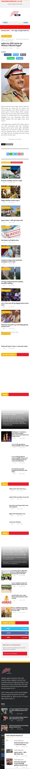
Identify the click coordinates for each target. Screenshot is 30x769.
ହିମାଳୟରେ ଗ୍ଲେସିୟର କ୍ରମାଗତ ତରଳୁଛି (11, 180)
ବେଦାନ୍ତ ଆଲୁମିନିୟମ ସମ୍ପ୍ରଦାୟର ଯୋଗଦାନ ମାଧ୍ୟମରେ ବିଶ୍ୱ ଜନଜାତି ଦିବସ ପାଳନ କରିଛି (20, 609)
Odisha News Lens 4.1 (17, 162)
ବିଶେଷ (4, 484)
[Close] (28, 735)
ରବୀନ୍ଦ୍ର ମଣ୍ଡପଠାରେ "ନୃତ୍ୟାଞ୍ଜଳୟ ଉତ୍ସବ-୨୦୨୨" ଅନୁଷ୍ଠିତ (13, 413)
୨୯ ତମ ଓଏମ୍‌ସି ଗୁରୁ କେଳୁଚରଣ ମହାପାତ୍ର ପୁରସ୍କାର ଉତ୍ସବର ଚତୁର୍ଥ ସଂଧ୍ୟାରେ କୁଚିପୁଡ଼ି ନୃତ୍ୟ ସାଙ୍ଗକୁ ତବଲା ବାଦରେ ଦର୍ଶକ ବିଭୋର (20, 459)
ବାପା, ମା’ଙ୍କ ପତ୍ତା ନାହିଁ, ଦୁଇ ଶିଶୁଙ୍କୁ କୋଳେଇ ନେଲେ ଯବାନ (14, 304)
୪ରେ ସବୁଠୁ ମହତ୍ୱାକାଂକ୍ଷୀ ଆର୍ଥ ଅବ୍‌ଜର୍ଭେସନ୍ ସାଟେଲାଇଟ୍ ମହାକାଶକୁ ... (12, 282)
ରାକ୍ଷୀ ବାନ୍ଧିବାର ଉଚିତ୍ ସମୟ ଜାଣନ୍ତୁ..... (18, 489)
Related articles (6, 162)
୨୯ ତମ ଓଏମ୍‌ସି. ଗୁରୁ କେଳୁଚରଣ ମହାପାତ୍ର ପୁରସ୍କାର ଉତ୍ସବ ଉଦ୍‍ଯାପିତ (20, 444)
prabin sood (9, 144)
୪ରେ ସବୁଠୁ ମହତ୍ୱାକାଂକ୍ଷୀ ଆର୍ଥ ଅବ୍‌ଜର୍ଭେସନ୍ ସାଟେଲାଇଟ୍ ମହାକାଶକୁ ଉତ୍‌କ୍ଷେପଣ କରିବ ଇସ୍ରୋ (18, 710)
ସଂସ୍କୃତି (4, 394)
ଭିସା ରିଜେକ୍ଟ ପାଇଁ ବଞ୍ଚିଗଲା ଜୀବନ (10, 240)
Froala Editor (18, 139)
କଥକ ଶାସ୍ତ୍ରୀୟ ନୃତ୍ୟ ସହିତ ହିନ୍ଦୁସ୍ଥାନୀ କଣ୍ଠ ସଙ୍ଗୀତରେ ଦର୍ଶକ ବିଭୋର (19, 470)
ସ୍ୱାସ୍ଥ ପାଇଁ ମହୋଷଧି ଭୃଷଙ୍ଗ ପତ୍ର (17, 513)
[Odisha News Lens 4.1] (6, 671)
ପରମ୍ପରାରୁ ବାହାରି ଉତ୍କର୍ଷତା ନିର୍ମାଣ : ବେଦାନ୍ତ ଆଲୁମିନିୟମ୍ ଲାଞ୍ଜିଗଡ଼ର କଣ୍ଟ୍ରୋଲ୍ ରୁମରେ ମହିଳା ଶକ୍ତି (20, 572)
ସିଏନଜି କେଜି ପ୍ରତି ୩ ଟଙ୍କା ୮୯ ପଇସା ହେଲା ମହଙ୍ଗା (14, 346)
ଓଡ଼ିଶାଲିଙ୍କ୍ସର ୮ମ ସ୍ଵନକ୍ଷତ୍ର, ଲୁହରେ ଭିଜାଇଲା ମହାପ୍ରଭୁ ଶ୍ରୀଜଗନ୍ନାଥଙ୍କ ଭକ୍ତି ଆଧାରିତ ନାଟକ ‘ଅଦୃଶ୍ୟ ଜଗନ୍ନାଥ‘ (20, 434)
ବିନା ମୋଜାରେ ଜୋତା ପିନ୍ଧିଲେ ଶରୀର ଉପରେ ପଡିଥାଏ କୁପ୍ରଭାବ (18, 506)
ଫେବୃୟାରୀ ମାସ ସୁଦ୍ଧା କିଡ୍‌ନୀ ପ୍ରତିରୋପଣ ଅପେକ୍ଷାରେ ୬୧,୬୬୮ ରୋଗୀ (11, 261)
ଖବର (3, 704)
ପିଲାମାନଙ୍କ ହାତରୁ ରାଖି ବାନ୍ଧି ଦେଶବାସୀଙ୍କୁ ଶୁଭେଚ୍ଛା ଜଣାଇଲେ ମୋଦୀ (14, 325)
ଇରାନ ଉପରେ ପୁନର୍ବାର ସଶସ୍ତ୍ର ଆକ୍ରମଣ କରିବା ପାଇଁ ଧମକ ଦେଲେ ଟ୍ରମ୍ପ (18, 717)
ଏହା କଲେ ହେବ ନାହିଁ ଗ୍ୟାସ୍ (14, 522)
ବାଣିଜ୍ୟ (5, 533)
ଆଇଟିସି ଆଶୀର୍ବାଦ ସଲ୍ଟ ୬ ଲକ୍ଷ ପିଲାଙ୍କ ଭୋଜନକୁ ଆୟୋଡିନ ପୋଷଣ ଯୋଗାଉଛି (20, 597)
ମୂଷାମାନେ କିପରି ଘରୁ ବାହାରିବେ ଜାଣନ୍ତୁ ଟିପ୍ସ (19, 497)
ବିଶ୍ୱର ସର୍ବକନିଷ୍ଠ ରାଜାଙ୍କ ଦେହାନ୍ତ (10, 200)
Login (21, 4)
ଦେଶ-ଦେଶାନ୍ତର (6, 36)
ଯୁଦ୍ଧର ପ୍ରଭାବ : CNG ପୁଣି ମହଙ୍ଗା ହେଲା (12, 220)
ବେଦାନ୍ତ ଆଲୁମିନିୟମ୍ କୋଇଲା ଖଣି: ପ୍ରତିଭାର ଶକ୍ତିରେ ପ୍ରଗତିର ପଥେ (19, 583)
